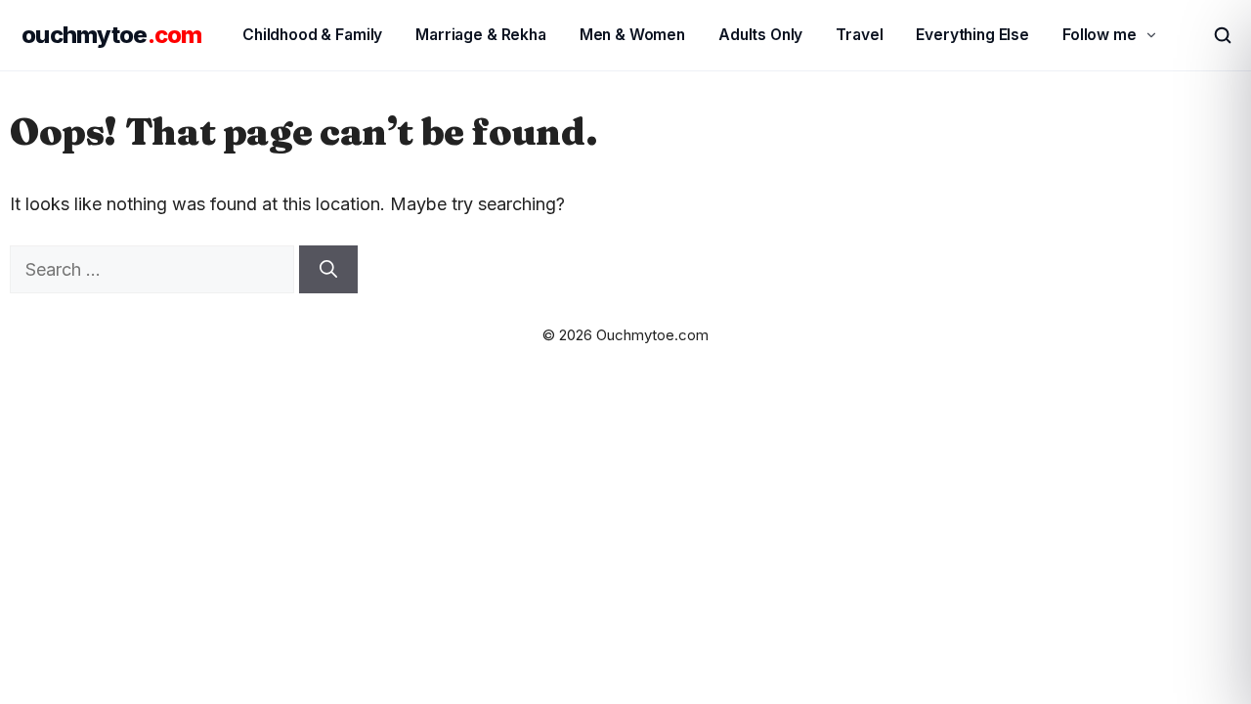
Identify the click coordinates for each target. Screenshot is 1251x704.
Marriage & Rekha (480, 34)
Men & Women (632, 34)
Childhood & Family (312, 34)
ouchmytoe (112, 35)
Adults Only (760, 34)
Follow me (1099, 34)
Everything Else (972, 34)
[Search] (328, 269)
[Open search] (1213, 35)
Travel (859, 34)
